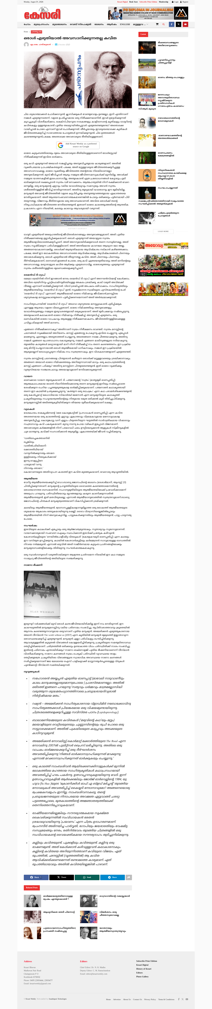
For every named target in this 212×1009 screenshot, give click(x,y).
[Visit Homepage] (42, 13)
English (125, 24)
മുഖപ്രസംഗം (41, 24)
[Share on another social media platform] (129, 877)
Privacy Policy (150, 999)
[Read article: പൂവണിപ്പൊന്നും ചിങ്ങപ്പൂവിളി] (147, 65)
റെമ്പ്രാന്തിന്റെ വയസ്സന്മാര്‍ (115, 896)
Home (26, 32)
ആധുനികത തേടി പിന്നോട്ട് (59, 912)
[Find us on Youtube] (185, 25)
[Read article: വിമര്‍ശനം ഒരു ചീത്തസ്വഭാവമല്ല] (88, 917)
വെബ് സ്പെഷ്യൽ (80, 24)
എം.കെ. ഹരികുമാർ (40, 45)
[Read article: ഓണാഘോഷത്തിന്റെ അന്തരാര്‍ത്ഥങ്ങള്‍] (147, 140)
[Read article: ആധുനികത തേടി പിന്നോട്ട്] (32, 917)
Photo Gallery (142, 977)
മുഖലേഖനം (59, 24)
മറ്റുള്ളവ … (139, 24)
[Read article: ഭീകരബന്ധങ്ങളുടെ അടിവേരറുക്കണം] (147, 47)
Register (185, 2)
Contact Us (137, 999)
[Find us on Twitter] (178, 25)
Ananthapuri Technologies (58, 999)
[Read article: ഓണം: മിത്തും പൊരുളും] (147, 82)
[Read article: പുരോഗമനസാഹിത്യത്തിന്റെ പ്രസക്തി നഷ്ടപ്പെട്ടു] (32, 933)
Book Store (133, 2)
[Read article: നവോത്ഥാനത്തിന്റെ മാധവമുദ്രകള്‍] (147, 123)
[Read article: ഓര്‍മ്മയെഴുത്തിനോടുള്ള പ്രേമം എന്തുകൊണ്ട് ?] (32, 901)
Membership (163, 2)
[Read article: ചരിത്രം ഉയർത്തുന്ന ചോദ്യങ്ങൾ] (147, 218)
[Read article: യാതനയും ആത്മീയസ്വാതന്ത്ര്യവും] (88, 933)
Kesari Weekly (31, 999)
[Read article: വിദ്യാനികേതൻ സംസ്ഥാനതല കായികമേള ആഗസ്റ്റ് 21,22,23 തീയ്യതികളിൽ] (147, 175)
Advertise (117, 999)
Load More (163, 232)
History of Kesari (143, 969)
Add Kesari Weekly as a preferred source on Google (81, 145)
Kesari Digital (122, 2)
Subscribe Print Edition (148, 2)
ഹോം (27, 24)
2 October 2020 (64, 45)
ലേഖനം (99, 24)
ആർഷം (112, 24)
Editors (139, 973)
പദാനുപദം (36, 32)
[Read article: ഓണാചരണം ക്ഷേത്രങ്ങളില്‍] (147, 158)
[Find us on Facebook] (171, 25)
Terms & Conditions (166, 999)
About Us (127, 999)
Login (176, 2)
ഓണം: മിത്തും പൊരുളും (171, 77)
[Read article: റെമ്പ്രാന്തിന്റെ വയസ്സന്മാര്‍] (88, 901)
